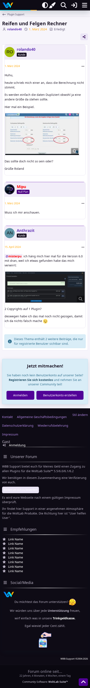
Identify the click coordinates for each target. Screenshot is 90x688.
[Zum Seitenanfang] (83, 682)
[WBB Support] (7, 5)
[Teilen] (84, 36)
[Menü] (84, 5)
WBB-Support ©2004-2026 (74, 658)
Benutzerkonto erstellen (60, 395)
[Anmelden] (74, 5)
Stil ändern (80, 415)
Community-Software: (45, 682)
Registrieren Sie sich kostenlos (31, 380)
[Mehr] (83, 66)
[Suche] (63, 5)
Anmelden (20, 395)
